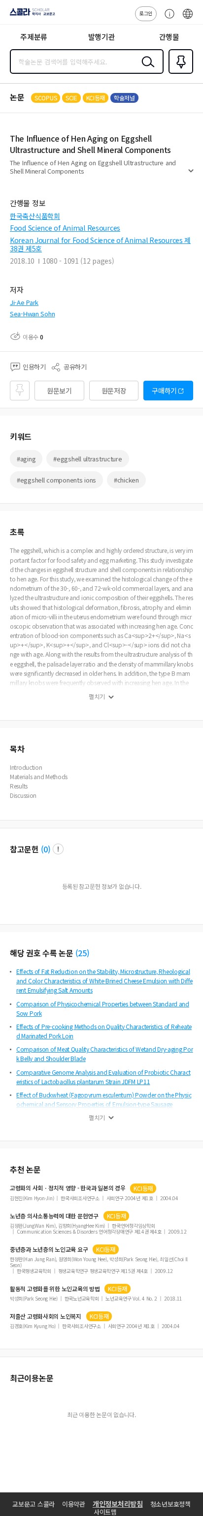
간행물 (169, 36)
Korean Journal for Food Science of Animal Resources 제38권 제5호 (100, 244)
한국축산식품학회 (35, 216)
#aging (26, 458)
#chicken (126, 480)
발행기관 (101, 36)
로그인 (145, 13)
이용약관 (73, 1504)
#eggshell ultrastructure (87, 458)
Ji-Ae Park (24, 302)
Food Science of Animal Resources (65, 228)
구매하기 (164, 390)
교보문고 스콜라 (33, 1504)
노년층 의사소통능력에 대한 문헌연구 (54, 1216)
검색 (145, 69)
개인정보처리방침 (118, 1504)
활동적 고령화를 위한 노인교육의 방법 (55, 1289)
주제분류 (33, 36)
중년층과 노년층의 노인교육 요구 (49, 1249)
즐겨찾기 (178, 73)
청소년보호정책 (170, 1504)
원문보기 (59, 390)
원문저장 (114, 390)
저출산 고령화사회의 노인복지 (45, 1316)
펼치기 (191, 175)
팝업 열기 (58, 849)
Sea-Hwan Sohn (32, 313)
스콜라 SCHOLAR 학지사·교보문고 (30, 15)
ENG (187, 18)
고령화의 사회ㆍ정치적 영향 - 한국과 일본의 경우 (67, 1188)
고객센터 (167, 18)
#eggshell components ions (56, 480)
